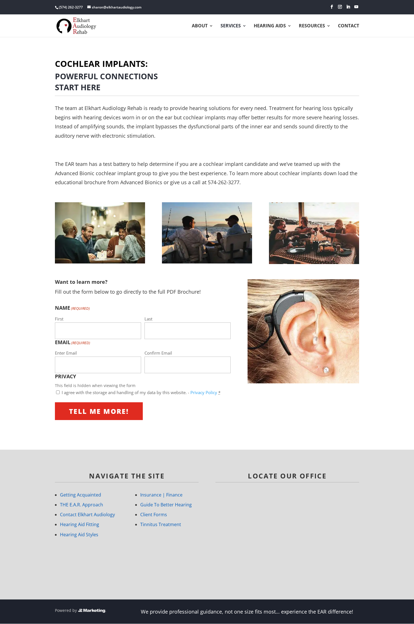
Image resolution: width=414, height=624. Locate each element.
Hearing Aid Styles (79, 534)
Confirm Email (158, 353)
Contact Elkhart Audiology (87, 514)
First (59, 319)
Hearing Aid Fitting (79, 524)
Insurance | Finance (161, 495)
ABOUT (200, 26)
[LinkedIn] (348, 7)
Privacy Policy (203, 392)
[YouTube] (356, 7)
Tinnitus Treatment (160, 524)
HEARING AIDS (270, 26)
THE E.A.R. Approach (81, 505)
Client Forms (153, 514)
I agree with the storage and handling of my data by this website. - (141, 392)
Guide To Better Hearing (166, 505)
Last (148, 319)
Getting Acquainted (80, 495)
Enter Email (66, 353)
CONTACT (348, 26)
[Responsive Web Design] (92, 610)
